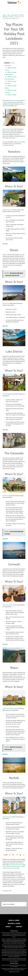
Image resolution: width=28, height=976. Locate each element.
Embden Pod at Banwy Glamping (11, 708)
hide (12, 63)
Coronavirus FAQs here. (8, 145)
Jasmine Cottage (7, 495)
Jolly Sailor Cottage (7, 817)
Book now (5, 244)
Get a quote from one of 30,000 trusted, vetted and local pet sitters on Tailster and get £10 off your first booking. (14, 866)
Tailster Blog (14, 2)
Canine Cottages (16, 100)
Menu (14, 8)
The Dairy (5, 394)
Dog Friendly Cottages (8, 129)
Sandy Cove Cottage (7, 605)
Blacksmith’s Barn (7, 210)
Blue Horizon (6, 303)
